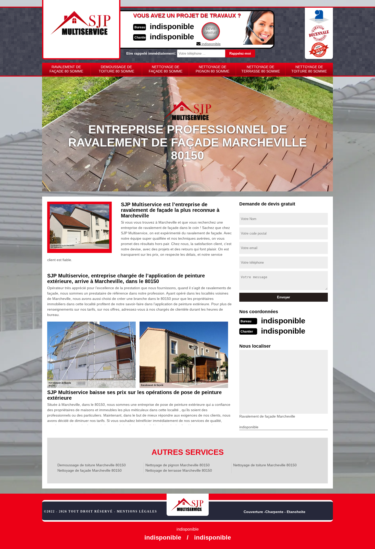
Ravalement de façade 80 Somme (66, 69)
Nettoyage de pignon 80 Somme (212, 69)
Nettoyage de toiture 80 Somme (309, 69)
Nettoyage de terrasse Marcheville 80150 (178, 470)
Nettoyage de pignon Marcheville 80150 (177, 465)
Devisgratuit (210, 31)
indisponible (172, 26)
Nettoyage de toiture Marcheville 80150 (265, 465)
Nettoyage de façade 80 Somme (165, 69)
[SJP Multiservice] (188, 505)
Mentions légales (137, 511)
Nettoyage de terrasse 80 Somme (260, 69)
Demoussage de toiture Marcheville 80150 (91, 465)
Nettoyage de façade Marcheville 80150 (89, 470)
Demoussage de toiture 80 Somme (116, 69)
